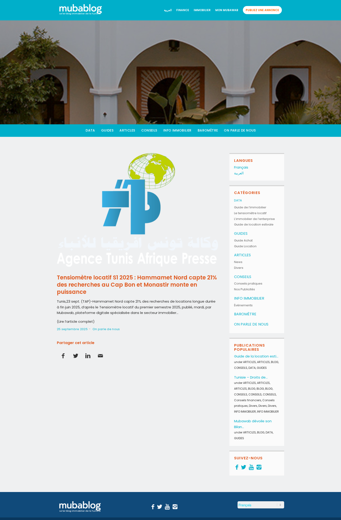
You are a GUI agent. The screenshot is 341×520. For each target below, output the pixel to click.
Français (241, 167)
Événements (243, 305)
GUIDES (241, 233)
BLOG (274, 362)
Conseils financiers (247, 400)
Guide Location (245, 246)
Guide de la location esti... (256, 356)
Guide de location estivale (253, 224)
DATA (238, 200)
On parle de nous (106, 329)
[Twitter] (243, 467)
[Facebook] (236, 467)
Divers (238, 268)
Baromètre (245, 314)
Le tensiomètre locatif (250, 213)
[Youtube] (251, 467)
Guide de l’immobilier (250, 207)
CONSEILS (242, 276)
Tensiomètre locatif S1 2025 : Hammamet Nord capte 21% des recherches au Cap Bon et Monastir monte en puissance (137, 285)
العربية (239, 173)
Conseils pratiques (248, 283)
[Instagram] (259, 467)
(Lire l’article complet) (76, 321)
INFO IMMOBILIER (249, 298)
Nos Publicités (244, 289)
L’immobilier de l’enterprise (254, 219)
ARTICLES (242, 255)
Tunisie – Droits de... (251, 377)
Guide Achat (243, 240)
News (238, 262)
